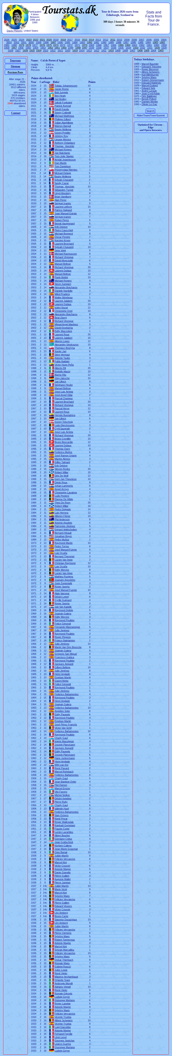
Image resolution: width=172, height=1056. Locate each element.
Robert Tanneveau (65, 939)
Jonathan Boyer (63, 536)
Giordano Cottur (63, 838)
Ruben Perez (62, 220)
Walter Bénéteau (64, 297)
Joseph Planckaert (65, 744)
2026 (6, 39)
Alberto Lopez (62, 341)
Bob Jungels (61, 92)
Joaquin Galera (63, 613)
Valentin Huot (62, 808)
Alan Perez (61, 200)
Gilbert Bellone (62, 667)
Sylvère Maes (62, 896)
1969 (91, 45)
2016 (77, 39)
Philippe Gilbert (63, 119)
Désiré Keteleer (63, 798)
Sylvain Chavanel (63, 179)
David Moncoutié (64, 260)
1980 (14, 45)
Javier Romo (62, 89)
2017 (70, 39)
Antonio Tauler (62, 358)
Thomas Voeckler (64, 146)
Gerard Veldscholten (66, 529)
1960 (156, 45)
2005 (156, 39)
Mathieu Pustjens (64, 576)
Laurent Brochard (64, 243)
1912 (96, 50)
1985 (140, 42)
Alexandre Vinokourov (67, 344)
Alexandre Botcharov (66, 287)
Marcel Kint (61, 862)
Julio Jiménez (62, 630)
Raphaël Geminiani (65, 825)
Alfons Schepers (64, 1020)
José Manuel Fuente (66, 549)
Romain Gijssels (63, 993)
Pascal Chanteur (64, 398)
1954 (35, 47)
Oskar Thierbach (64, 959)
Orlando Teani (62, 980)
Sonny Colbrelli (63, 112)
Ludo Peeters (62, 495)
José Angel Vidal (63, 395)
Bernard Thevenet (64, 556)
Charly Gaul (61, 738)
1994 (74, 42)
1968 (98, 45)
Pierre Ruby (61, 801)
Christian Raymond (65, 563)
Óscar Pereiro (62, 237)
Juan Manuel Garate (66, 213)
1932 (142, 47)
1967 (106, 45)
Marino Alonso (62, 459)
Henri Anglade (62, 674)
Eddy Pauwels (62, 714)
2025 (14, 39)
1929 (164, 47)
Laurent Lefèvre (63, 206)
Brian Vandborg (63, 196)
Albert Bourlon (62, 835)
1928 (10, 50)
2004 (163, 39)
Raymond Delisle (64, 610)
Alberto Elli (60, 368)
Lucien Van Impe (64, 559)
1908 (125, 50)
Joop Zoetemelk (63, 583)
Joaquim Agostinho (65, 580)
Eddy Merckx (62, 569)
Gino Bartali (61, 852)
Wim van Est (61, 764)
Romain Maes (62, 963)
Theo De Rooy (63, 502)
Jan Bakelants (62, 153)
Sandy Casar (61, 183)
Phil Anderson (62, 519)
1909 (117, 50)
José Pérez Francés (66, 724)
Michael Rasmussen (66, 253)
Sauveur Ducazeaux (66, 919)
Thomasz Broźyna (65, 348)
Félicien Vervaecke (65, 859)
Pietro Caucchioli (64, 230)
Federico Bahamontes (67, 694)
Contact (15, 113)
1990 (103, 42)
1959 (164, 45)
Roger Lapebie (63, 1003)
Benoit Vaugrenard (65, 223)
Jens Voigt (60, 250)
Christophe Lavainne (66, 492)
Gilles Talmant (62, 462)
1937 (106, 47)
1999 (38, 42)
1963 (134, 45)
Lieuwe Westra (63, 139)
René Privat (61, 818)
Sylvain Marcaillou (64, 949)
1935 (121, 47)
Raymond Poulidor (65, 620)
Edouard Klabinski (151, 82)
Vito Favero (61, 791)
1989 (111, 42)
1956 (21, 47)
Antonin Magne (63, 869)
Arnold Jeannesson (65, 159)
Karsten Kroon (62, 240)
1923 (45, 50)
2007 (141, 39)
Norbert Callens (63, 845)
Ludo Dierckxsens (65, 425)
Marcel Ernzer (62, 788)
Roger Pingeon (63, 637)
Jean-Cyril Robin (151, 93)
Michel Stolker (62, 795)
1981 (6, 45)
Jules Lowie (61, 970)
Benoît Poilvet (149, 99)
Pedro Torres (62, 546)
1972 (70, 45)
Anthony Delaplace (65, 142)
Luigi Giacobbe (63, 1027)
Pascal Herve (62, 408)
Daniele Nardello (63, 290)
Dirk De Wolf (61, 475)
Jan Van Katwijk (63, 606)
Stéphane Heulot (64, 385)
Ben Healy (60, 95)
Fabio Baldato (62, 361)
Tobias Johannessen (66, 85)
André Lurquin (149, 90)
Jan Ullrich (60, 381)
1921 (60, 50)
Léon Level (61, 1037)
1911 (103, 50)
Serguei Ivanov (63, 203)
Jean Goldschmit (64, 842)
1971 (77, 45)
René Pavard (62, 768)
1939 (91, 47)
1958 (6, 47)
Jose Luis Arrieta (64, 391)
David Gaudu (62, 109)
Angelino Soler (62, 711)
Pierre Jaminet (62, 882)
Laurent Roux (62, 334)
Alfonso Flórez (62, 516)
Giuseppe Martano (65, 1000)
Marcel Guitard (150, 85)
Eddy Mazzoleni (63, 331)
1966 (113, 45)
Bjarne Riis (60, 374)
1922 (53, 50)
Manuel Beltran (63, 263)
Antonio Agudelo (63, 522)
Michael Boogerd (64, 233)
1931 (150, 47)
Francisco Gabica (64, 657)
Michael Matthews (64, 116)
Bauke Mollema (63, 129)
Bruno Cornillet (63, 438)
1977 (35, 45)
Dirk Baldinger (149, 96)
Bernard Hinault (63, 532)
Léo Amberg (61, 912)
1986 (133, 42)
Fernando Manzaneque (67, 627)
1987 (126, 42)
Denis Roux (61, 482)
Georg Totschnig (64, 422)
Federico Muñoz (63, 452)
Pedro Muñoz (62, 539)
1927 (18, 50)
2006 (149, 39)
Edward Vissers (63, 906)
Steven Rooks (62, 469)
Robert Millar (61, 472)
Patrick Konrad (63, 105)
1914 (81, 50)
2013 (98, 39)
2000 (31, 42)
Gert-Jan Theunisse (66, 479)
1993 (82, 42)
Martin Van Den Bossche (68, 647)
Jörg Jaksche (62, 378)
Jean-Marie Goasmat (66, 849)
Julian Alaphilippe (64, 122)
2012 (105, 39)
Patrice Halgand (63, 210)
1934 (128, 47)
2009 (126, 39)
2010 (119, 39)
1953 (43, 47)
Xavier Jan (60, 351)
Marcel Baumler (150, 64)
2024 (21, 39)
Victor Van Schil (63, 727)
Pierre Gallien (62, 875)
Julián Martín (62, 855)
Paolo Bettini (61, 277)
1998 (46, 42)
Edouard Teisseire (151, 66)
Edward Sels (148, 88)
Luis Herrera (61, 512)
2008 (134, 39)
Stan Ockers (62, 815)
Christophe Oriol (63, 311)
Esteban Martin (63, 677)
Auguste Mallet (63, 879)
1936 (113, 47)
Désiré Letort (62, 596)
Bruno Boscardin (64, 442)
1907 (132, 50)
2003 (9, 42)
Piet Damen (61, 785)
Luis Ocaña (61, 553)
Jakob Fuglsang (63, 102)
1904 (153, 50)
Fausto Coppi (62, 828)
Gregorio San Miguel (66, 654)
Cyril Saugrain (62, 428)
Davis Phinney (14, 30)
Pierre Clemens (63, 933)
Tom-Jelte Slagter (64, 156)
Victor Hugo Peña (64, 364)
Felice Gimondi (63, 623)
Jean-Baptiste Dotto (65, 781)
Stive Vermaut (62, 354)
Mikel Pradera (62, 294)
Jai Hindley (61, 99)
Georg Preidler (63, 132)
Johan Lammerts (64, 485)
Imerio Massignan (64, 741)
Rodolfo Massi (62, 371)
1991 (96, 42)
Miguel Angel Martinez (66, 324)
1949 (70, 47)
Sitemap (15, 66)
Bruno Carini (61, 916)
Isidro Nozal (61, 307)
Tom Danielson (63, 166)
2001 (23, 42)
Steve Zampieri (63, 284)
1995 (67, 42)
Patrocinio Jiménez (65, 526)
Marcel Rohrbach (64, 771)
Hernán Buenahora (65, 415)
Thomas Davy (62, 448)
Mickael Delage (62, 173)
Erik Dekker (61, 227)
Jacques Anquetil (64, 664)
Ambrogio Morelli (64, 983)
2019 (55, 39)
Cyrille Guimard (63, 600)
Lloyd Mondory (63, 193)
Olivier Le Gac (149, 104)
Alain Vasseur (62, 593)
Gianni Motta (61, 680)
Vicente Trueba (63, 1017)
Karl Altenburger (150, 74)
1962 (141, 45)
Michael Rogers (63, 149)
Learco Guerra (63, 1044)
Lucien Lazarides (64, 832)
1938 (98, 47)
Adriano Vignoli (63, 986)
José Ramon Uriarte (66, 455)
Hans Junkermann (65, 758)
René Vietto (61, 973)
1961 (149, 45)
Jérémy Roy (61, 136)
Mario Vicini (61, 889)
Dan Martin (61, 163)
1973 (62, 45)
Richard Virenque (64, 257)
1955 (28, 47)
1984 (148, 42)
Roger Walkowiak (64, 822)
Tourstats (15, 60)
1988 (118, 42)
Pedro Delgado (63, 509)
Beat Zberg (61, 317)
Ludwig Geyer (62, 996)
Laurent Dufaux (63, 270)
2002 (16, 42)
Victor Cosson (62, 865)
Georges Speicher (65, 1040)
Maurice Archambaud (66, 976)
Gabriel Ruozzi (63, 966)
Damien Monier (150, 101)
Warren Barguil (63, 126)
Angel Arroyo (62, 489)
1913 (89, 50)
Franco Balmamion (65, 640)
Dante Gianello (63, 872)
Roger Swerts (62, 586)
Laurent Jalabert (63, 300)
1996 (60, 42)
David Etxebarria (64, 327)
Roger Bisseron (150, 69)
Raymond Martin (64, 543)
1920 (67, 50)
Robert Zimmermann (153, 80)
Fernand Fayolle (63, 1033)
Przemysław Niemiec (66, 169)
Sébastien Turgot (64, 190)
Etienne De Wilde (64, 499)
